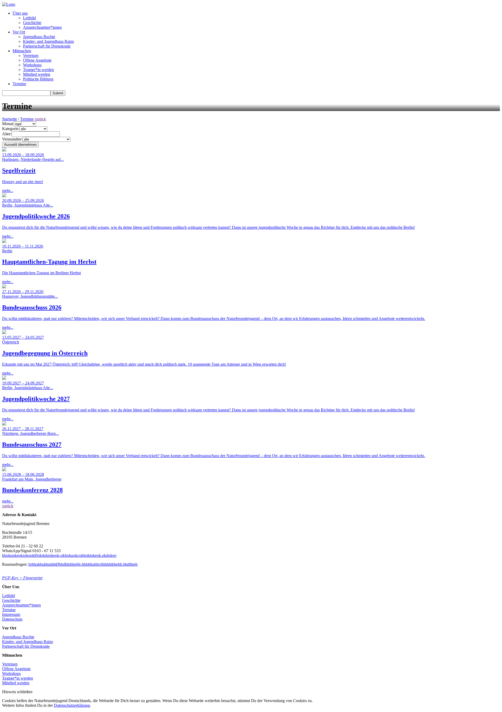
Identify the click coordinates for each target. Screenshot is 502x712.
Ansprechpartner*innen (42, 27)
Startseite (9, 119)
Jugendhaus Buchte (39, 36)
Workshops (32, 65)
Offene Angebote (37, 60)
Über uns (20, 13)
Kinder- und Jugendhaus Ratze (48, 41)
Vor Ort (19, 32)
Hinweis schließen (17, 692)
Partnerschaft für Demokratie (47, 46)
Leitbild (29, 18)
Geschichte (32, 22)
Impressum (11, 614)
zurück (40, 119)
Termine (19, 83)
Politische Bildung (38, 79)
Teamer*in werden (38, 69)
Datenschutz (12, 619)
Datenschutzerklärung (72, 705)
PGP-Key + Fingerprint (22, 578)
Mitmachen (22, 51)
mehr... (33, 173)
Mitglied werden (36, 74)
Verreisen (30, 55)
